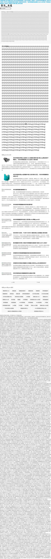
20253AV (43, 376)
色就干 (11, 410)
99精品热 (35, 364)
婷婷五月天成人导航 (29, 520)
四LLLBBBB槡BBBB (41, 447)
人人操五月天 (15, 426)
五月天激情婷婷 (43, 333)
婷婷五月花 (20, 471)
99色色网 (22, 353)
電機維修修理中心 (24, 308)
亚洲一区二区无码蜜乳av (12, 397)
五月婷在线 (13, 442)
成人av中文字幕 (43, 539)
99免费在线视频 (41, 490)
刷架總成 (12, 293)
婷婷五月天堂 (12, 322)
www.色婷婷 (39, 481)
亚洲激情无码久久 (5, 485)
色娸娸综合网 (29, 359)
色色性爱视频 (34, 456)
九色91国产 (9, 401)
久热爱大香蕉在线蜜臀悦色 (8, 499)
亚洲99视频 (3, 428)
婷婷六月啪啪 (11, 475)
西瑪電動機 (5, 302)
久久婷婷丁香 (36, 510)
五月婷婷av (40, 532)
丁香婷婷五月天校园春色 (13, 424)
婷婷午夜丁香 (18, 435)
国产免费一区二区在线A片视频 (37, 407)
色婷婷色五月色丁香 (11, 339)
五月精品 (29, 350)
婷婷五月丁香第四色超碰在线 (28, 514)
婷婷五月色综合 (32, 418)
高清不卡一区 (47, 329)
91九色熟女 (2, 412)
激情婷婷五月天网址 (36, 467)
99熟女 (43, 344)
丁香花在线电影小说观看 (42, 453)
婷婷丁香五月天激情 (29, 436)
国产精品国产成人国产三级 (41, 435)
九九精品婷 (3, 396)
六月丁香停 (47, 450)
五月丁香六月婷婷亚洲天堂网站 (32, 408)
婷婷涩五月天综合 (18, 439)
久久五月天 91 (15, 490)
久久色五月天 (34, 337)
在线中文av (18, 341)
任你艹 (31, 353)
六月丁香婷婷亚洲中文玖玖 (25, 432)
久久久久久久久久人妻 (14, 394)
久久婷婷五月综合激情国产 (39, 524)
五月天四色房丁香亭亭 (9, 421)
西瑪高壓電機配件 (26, 293)
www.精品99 (42, 408)
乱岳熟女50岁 (23, 422)
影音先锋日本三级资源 (13, 325)
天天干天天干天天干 (43, 322)
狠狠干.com (27, 353)
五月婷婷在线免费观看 (8, 460)
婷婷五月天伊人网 (25, 496)
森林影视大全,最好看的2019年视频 (9, 382)
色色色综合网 (13, 500)
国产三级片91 (35, 531)
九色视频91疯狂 (20, 528)
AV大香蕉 (23, 444)
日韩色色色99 (27, 509)
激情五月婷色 (17, 408)
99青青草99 (6, 322)
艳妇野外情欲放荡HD (20, 322)
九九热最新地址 (19, 354)
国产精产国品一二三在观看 (20, 550)
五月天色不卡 (23, 403)
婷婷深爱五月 (7, 341)
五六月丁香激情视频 (45, 460)
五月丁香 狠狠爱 (46, 341)
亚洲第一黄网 (44, 535)
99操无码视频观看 (17, 444)
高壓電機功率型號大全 (38, 311)
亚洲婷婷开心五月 (10, 373)
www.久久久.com (8, 359)
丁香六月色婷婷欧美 (45, 557)
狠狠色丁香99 (28, 493)
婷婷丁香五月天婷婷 (36, 431)
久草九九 (2, 450)
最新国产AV (24, 527)
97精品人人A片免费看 (8, 355)
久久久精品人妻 (38, 507)
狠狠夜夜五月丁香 (38, 488)
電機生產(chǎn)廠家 (44, 305)
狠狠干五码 (38, 553)
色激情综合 (28, 481)
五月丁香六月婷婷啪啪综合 (36, 394)
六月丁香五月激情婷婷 (32, 461)
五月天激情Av (30, 433)
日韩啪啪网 (22, 520)
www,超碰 (10, 545)
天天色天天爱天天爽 (10, 351)
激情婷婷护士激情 (10, 440)
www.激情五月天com (18, 450)
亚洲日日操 (24, 385)
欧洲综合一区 (44, 472)
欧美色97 (24, 372)
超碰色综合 (6, 520)
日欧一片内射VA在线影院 (44, 327)
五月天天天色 (16, 410)
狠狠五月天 (29, 503)
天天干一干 (6, 334)
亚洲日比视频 (35, 503)
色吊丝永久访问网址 (20, 482)
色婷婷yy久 (35, 327)
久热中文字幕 (18, 380)
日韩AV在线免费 (8, 514)
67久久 (13, 387)
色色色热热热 (36, 440)
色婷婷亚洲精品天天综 (45, 343)
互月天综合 (27, 464)
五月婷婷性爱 (24, 510)
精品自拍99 (37, 483)
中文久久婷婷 (14, 357)
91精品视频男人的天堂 (18, 365)
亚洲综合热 (47, 411)
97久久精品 (5, 525)
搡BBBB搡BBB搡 (44, 371)
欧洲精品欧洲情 (34, 357)
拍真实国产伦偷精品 (25, 468)
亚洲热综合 (43, 326)
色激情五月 (31, 535)
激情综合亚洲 (4, 553)
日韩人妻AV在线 (39, 379)
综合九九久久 (24, 538)
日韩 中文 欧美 (21, 347)
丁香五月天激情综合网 (12, 386)
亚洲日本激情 (7, 500)
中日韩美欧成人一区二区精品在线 (26, 400)
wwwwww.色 (38, 347)
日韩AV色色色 (31, 504)
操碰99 (43, 507)
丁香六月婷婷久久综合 (40, 552)
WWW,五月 (47, 373)
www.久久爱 (27, 322)
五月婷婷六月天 (8, 528)
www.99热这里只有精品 (35, 326)
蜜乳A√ (40, 361)
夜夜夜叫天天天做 (33, 437)
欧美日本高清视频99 (27, 456)
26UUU (20, 535)
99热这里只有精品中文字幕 (19, 543)
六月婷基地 (20, 472)
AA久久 (43, 521)
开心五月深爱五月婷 (4, 502)
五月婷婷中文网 (16, 509)
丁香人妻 (47, 414)
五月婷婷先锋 (27, 534)
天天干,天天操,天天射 (43, 486)
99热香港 (43, 546)
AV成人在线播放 (35, 454)
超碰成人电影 (3, 319)
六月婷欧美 (39, 509)
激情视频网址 (19, 344)
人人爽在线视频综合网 (38, 446)
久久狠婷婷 (13, 398)
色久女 (7, 447)
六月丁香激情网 (28, 479)
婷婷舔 (19, 527)
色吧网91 (44, 458)
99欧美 (25, 366)
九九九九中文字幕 (35, 506)
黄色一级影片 (16, 429)
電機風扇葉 (30, 290)
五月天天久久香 (9, 375)
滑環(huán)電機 (34, 305)
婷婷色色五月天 (25, 414)
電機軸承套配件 (22, 290)
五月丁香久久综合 (16, 346)
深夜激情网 (45, 369)
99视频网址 (25, 524)
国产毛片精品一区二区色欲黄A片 (16, 447)
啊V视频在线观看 (45, 429)
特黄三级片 (14, 401)
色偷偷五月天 (9, 378)
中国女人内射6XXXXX (28, 532)
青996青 (41, 319)
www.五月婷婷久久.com (13, 425)
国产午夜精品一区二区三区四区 (15, 549)
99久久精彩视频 (32, 417)
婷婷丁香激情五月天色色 (39, 422)
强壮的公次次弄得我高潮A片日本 (7, 535)
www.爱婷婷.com (37, 436)
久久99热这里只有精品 (9, 450)
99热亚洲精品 (4, 545)
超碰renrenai (19, 329)
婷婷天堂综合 (38, 458)
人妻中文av (16, 529)
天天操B (12, 465)
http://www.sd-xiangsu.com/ (7, 432)
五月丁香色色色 (7, 392)
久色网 (15, 415)
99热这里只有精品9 (8, 372)
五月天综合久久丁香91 (17, 554)
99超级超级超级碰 (29, 411)
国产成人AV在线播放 (16, 428)
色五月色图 (31, 545)
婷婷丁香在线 (26, 401)
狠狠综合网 (16, 436)
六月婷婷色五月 (17, 343)
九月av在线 (17, 404)
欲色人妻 (12, 496)
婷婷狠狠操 (16, 483)
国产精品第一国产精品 (32, 393)
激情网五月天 (34, 490)
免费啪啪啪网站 (38, 385)
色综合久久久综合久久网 (27, 439)
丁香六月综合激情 (23, 350)
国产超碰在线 (48, 524)
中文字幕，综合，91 (40, 464)
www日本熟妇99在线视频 (19, 369)
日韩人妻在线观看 (9, 429)
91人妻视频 (48, 475)
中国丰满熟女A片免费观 (41, 468)
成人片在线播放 (10, 454)
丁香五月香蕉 (23, 371)
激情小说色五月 (10, 418)
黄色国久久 (2, 515)
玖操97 (4, 470)
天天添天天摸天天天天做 (44, 482)
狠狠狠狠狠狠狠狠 (39, 556)
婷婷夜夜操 (47, 515)
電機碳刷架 (5, 293)
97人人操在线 (30, 510)
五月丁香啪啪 (43, 340)
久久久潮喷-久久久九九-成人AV (11, 493)
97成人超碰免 (10, 436)
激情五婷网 (3, 397)
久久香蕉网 (18, 392)
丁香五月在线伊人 (11, 361)
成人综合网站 (18, 336)
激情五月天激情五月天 (19, 465)
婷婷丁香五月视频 (22, 557)
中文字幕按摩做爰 (45, 385)
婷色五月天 (41, 529)
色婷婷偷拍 (3, 479)
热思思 (38, 513)
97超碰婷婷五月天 (38, 380)
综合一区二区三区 (8, 387)
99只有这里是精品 (30, 390)
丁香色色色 (6, 507)
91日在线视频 (33, 365)
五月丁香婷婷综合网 (15, 478)
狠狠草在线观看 (33, 496)
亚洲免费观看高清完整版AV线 (6, 330)
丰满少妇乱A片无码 (31, 355)
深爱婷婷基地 (37, 557)
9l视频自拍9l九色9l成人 (41, 424)
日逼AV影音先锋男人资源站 (7, 400)
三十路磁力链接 (37, 343)
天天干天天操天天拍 (16, 362)
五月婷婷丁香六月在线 (15, 532)
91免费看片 (13, 405)
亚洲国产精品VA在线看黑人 (40, 336)
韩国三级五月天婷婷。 (12, 497)
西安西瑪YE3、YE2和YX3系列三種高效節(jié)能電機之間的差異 (30, 233)
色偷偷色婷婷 (30, 527)
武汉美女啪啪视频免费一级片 (28, 476)
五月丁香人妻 (10, 365)
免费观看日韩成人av (4, 517)
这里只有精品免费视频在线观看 (38, 475)
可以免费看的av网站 (22, 548)
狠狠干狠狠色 (32, 361)
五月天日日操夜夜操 (9, 518)
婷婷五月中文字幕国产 (22, 415)
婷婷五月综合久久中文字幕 (30, 539)
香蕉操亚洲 (27, 482)
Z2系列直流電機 (35, 293)
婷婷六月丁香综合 (21, 382)
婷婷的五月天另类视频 (30, 444)
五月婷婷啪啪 (20, 412)
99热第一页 (7, 531)
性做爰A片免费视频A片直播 (35, 348)
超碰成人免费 (3, 556)
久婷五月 (30, 541)
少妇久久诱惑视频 (13, 511)
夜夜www (3, 385)
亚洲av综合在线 (43, 398)
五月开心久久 (24, 336)
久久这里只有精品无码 (16, 536)
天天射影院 (29, 506)
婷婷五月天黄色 (9, 389)
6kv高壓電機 (39, 302)
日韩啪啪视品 (44, 389)
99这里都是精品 (24, 461)
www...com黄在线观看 (40, 444)
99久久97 (12, 415)
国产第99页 (13, 344)
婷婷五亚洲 (11, 451)
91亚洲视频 (28, 488)
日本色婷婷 (21, 319)
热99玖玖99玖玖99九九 (22, 433)
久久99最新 (18, 538)
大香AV (19, 513)
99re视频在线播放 (32, 379)
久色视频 (48, 492)
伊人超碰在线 (10, 348)
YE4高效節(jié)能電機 (9, 308)
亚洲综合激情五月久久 (21, 390)
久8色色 (34, 541)
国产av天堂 (37, 443)
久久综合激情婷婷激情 (17, 332)
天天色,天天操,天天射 (34, 319)
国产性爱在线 (17, 432)
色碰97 (37, 361)
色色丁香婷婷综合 (40, 334)
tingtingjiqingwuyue (30, 557)
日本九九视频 (25, 333)
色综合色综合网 (15, 545)
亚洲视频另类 (3, 463)
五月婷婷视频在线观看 (28, 478)
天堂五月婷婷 (8, 398)
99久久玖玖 (35, 532)
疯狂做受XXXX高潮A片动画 (30, 334)
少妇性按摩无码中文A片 (32, 428)
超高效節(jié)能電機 (19, 296)
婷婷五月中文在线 (23, 503)
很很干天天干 (11, 446)
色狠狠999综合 (31, 517)
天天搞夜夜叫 (36, 527)
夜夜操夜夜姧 (6, 419)
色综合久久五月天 (36, 359)
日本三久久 (39, 344)
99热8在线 (6, 325)
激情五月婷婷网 (36, 474)
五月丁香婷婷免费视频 (7, 431)
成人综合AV (38, 386)
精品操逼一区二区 (15, 323)
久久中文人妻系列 (42, 368)
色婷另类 (14, 467)
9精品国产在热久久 (35, 486)
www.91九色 (22, 408)
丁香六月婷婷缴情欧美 (33, 463)
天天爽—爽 (11, 504)
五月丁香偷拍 (7, 465)
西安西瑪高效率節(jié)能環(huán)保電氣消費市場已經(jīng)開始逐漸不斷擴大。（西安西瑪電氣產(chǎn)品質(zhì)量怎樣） (30, 158)
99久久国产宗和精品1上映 (26, 451)
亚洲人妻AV (35, 511)
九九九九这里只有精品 (36, 392)
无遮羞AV (46, 407)
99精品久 (32, 358)
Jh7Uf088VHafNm (22, 383)
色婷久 (21, 532)
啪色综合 (25, 339)
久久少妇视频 (34, 442)
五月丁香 (27, 347)
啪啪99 (7, 385)
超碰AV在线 (20, 386)
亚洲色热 (38, 460)
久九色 (19, 497)
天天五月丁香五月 (3, 552)
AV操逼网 (47, 442)
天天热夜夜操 (24, 428)
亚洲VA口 (31, 341)
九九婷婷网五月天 (26, 326)
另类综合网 (26, 463)
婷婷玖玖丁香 (44, 528)
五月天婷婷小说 (33, 344)
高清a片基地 (23, 497)
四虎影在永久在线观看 (12, 513)
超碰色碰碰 (5, 538)
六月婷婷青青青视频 (10, 326)
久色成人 (48, 514)
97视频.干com (11, 552)
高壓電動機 (13, 302)
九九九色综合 (40, 387)
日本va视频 (37, 515)
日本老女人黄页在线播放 (14, 520)
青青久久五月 (15, 330)
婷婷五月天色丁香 (21, 531)
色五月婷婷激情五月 (28, 447)
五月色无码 (42, 411)
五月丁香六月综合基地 (17, 375)
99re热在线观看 (38, 404)
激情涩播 (20, 372)
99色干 (13, 435)
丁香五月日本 (6, 557)
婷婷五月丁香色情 (38, 514)
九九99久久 (39, 354)
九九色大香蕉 (5, 446)
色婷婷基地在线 (18, 496)
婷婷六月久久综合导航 (27, 549)
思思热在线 (32, 554)
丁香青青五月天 (30, 470)
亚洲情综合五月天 (18, 421)
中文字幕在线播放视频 (46, 320)
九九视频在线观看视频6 (14, 334)
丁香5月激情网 (3, 472)
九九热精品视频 (18, 333)
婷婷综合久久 (5, 492)
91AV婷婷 (36, 373)
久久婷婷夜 (43, 483)
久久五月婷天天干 (21, 515)
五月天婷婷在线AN (22, 424)
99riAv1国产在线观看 (18, 418)
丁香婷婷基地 (17, 461)
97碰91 (28, 554)
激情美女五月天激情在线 (26, 346)
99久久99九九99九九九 (19, 504)
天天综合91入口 (11, 492)
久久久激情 (6, 539)
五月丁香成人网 (6, 496)
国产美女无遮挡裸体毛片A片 (21, 351)
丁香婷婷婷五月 (13, 433)
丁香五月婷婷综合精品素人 (12, 534)
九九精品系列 (43, 513)
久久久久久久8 (31, 404)
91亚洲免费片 (37, 545)
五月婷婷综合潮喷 (20, 539)
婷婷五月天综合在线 (27, 325)
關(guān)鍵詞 (6, 11)
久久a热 (1, 334)
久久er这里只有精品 (6, 380)
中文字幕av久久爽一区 (28, 446)
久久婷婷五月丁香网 (32, 339)
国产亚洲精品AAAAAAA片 (6, 467)
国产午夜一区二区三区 (24, 429)
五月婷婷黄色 (20, 366)
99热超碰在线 (9, 358)
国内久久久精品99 (6, 379)
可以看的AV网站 (26, 471)
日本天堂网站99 (18, 541)
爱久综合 (9, 357)
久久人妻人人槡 (6, 506)
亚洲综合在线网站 (29, 327)
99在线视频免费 (10, 343)
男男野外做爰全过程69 (19, 474)
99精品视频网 (35, 499)
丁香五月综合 (23, 506)
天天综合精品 (9, 320)
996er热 (46, 527)
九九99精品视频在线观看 (37, 432)
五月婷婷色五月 (18, 475)
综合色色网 (19, 414)
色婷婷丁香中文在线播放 (34, 421)
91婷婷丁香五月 (36, 492)
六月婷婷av (8, 556)
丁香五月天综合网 (18, 476)
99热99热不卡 (17, 521)
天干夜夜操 (14, 528)
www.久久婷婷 (3, 457)
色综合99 (39, 393)
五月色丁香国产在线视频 (25, 394)
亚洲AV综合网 (9, 346)
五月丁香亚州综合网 (23, 330)
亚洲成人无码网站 (3, 513)
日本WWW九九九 (46, 500)
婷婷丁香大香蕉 (15, 350)
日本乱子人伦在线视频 (24, 323)
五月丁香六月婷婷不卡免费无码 (29, 457)
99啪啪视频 (3, 401)
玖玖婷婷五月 (21, 407)
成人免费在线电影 (5, 353)
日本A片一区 (30, 330)
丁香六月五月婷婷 (19, 339)
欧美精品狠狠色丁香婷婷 (15, 468)
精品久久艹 (7, 532)
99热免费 (36, 520)
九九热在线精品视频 (46, 485)
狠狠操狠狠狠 (28, 467)
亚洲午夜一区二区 (35, 529)
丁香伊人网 (40, 375)
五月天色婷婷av (28, 397)
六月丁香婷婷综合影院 (8, 509)
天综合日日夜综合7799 (10, 486)
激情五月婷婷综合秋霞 (26, 442)
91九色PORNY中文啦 (29, 410)
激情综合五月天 (11, 474)
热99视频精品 (35, 325)
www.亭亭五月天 (31, 553)
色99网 (33, 405)
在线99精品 (31, 414)
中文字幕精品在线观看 (41, 351)
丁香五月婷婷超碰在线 (16, 470)
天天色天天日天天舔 (44, 479)
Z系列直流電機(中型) (7, 296)
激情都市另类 (28, 357)
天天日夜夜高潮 (31, 522)
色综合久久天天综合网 (13, 347)
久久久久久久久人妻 (31, 521)
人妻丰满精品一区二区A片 (10, 412)
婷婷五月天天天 (26, 348)
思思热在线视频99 (16, 437)
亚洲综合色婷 (46, 353)
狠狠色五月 (38, 389)
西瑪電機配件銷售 (6, 305)
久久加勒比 (21, 446)
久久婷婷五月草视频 (45, 443)
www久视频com (33, 429)
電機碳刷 (38, 290)
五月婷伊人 (26, 378)
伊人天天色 (48, 550)
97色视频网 (46, 387)
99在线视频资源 (3, 343)
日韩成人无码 (34, 493)
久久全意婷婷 (46, 446)
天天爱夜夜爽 (41, 456)
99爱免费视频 (38, 489)
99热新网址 (39, 485)
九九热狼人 (36, 372)
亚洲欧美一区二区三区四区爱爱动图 (15, 453)
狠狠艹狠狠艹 (30, 332)
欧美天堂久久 (44, 418)
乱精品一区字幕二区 (45, 401)
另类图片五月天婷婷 (29, 492)
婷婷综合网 (33, 386)
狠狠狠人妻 (35, 549)
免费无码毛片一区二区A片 (30, 528)
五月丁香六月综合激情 (23, 553)
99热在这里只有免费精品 (45, 471)
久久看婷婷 (13, 393)
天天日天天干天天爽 (17, 359)
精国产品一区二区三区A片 (39, 400)
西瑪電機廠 (30, 302)
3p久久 (33, 488)
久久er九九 (14, 320)
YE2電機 (20, 305)
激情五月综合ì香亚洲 (25, 525)
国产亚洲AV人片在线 (7, 437)
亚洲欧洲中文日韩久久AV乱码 (38, 346)
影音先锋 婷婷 (12, 485)
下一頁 (38, 282)
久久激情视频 (37, 376)
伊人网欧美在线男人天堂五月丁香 (10, 366)
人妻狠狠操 (21, 364)
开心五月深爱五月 (24, 517)
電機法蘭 (18, 293)
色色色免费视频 (13, 531)
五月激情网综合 (22, 389)
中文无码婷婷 (46, 410)
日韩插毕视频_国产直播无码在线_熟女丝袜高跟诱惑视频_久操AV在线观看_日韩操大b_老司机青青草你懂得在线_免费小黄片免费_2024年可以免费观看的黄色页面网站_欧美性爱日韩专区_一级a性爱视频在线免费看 (25, 317)
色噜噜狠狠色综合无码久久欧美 (44, 461)
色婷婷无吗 (13, 341)
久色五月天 (3, 346)
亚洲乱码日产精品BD (42, 470)
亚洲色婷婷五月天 (16, 422)
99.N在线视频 (44, 348)
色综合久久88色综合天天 (38, 502)
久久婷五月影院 (39, 369)
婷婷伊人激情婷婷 (34, 329)
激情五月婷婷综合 (13, 456)
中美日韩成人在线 (18, 385)
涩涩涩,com (32, 464)
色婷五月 (31, 364)
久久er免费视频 (41, 549)
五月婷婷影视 (38, 350)
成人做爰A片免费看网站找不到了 (13, 403)
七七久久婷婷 (19, 393)
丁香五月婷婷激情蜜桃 (26, 499)
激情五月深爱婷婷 (44, 476)
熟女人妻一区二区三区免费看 (39, 415)
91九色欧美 (31, 380)
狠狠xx (1, 525)
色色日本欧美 (11, 527)
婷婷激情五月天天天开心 (43, 364)
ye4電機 (14, 305)
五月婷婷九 (43, 414)
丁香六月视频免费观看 (34, 471)
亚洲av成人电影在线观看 (23, 425)
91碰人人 (3, 404)
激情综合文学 (38, 371)
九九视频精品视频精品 (43, 531)
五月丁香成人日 (18, 327)
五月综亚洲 (38, 362)
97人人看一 (25, 450)
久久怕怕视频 (33, 481)
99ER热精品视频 (28, 431)
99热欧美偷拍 (39, 521)
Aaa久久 (17, 503)
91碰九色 (24, 554)
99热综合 (23, 411)
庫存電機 (13, 299)
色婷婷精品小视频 (21, 397)
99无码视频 (20, 542)
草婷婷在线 (8, 488)
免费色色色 (15, 460)
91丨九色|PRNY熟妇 (33, 419)
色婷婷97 (8, 472)
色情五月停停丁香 (7, 478)
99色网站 (13, 488)
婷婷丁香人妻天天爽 (46, 350)
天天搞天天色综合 (44, 431)
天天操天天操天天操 (13, 557)
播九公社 (43, 396)
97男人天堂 (44, 465)
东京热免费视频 (41, 511)
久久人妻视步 (4, 407)
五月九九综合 (4, 424)
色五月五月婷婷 (45, 489)
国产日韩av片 (42, 440)
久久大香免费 (17, 517)
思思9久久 (24, 359)
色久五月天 (10, 411)
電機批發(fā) (45, 296)
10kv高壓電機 (22, 302)
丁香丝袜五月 (9, 319)
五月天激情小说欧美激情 (27, 475)
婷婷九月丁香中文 (34, 322)
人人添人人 (24, 332)
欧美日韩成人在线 (31, 483)
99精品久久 (21, 334)
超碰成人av (29, 458)
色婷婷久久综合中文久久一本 (15, 525)
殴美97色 (39, 472)
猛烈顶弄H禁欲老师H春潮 (13, 407)
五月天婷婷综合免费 (18, 440)
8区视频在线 (33, 509)
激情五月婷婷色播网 (32, 354)
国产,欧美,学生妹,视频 (6, 449)
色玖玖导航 (20, 417)
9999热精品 (16, 502)
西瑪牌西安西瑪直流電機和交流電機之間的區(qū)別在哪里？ (30, 263)
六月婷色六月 (8, 515)
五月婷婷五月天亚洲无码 (30, 369)
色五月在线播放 (32, 401)
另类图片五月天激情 (37, 548)
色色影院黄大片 (14, 542)
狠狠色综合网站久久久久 (41, 497)
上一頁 (13, 282)
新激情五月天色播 (26, 329)
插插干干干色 (39, 365)
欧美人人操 (15, 383)
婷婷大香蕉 (26, 364)
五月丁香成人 (19, 405)
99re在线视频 (18, 486)
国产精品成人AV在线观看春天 (22, 396)
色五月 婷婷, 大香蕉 (25, 437)
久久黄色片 (41, 527)
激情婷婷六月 (5, 521)
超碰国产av (25, 354)
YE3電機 (26, 305)
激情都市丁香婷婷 (35, 479)
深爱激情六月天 (34, 375)
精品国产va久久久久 (31, 497)
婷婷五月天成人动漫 (25, 486)
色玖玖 (23, 327)
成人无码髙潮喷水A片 (37, 341)
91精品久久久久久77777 (6, 554)
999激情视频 (4, 332)
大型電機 (28, 296)
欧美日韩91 (4, 497)
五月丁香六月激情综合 (21, 368)
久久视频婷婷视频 (24, 341)
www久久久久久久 (10, 461)
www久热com (26, 365)
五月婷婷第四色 (6, 410)
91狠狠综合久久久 (27, 375)
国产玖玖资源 (5, 376)
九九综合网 (39, 412)
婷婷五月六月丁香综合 (39, 450)
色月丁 (26, 504)
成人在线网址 (20, 401)
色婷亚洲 (16, 364)
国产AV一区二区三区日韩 (34, 323)
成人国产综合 (45, 393)
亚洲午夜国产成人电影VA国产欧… (28, 362)
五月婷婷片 (9, 428)
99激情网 (3, 429)
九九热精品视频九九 (11, 354)
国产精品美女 (18, 361)
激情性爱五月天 (32, 347)
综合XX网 (3, 458)
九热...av (43, 517)
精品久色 (5, 357)
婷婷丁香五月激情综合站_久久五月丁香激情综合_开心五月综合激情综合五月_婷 (31, 518)
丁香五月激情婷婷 (19, 485)
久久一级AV (4, 361)
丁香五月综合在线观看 (17, 514)
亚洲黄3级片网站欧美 (41, 457)
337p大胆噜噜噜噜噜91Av (42, 425)
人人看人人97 (3, 351)
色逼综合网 (42, 515)
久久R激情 (11, 385)
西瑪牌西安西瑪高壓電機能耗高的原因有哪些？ (27, 253)
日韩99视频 (29, 415)
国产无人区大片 (13, 539)
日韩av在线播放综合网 (30, 552)
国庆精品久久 (21, 534)
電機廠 (19, 299)
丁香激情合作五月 (10, 369)
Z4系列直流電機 (45, 293)
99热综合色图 (24, 435)
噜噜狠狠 (35, 465)
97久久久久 (39, 339)
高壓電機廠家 (45, 299)
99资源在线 (13, 482)
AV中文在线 (3, 339)
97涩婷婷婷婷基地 (27, 337)
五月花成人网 (29, 320)
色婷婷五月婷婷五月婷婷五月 (27, 343)
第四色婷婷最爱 (42, 405)
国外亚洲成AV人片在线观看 (22, 419)
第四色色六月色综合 (6, 393)
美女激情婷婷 (42, 454)
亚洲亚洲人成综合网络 (6, 368)
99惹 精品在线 (14, 515)
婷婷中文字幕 (31, 450)
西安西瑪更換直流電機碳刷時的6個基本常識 (24, 273)
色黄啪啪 (4, 550)
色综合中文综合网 (16, 489)
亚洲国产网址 (29, 398)
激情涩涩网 (20, 456)
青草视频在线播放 (30, 403)
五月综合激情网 (33, 453)
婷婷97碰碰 (11, 502)
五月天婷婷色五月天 (21, 320)
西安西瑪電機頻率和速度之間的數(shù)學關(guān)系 (26, 219)
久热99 (37, 539)
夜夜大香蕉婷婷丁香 (31, 383)
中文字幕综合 (5, 340)
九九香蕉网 (24, 500)
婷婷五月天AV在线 (17, 411)
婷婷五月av (20, 378)
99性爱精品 (16, 454)
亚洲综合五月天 (46, 554)
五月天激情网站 (18, 326)
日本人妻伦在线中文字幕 (40, 383)
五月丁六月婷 (37, 476)
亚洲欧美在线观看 (19, 337)
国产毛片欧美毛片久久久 (5, 344)
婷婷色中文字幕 (44, 467)
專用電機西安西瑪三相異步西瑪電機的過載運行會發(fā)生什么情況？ (30, 243)
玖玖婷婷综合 (36, 411)
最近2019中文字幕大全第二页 (8, 503)
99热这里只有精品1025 (41, 417)
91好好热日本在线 (41, 543)
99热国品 (22, 509)
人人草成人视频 (7, 323)
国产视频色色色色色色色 (14, 353)
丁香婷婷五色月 (47, 449)
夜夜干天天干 (30, 500)
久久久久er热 (22, 529)
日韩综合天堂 (45, 412)
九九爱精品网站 (29, 531)
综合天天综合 (41, 329)
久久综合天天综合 (36, 439)
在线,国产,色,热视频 (43, 542)
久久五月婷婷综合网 (30, 515)
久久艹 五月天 (31, 336)
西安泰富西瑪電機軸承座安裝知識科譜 (22, 204)
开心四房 (2, 355)
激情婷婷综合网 (25, 535)
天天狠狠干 (7, 329)
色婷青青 (36, 470)
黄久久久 (48, 534)
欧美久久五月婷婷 (23, 502)
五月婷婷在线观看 (14, 417)
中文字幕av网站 (15, 431)
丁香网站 (8, 457)
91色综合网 (20, 358)
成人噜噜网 (48, 521)
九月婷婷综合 (16, 400)
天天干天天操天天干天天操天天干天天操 (42, 332)
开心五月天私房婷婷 (5, 417)
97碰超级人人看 (39, 378)
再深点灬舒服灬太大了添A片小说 (27, 376)
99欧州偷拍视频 (17, 355)
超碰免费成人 (32, 468)
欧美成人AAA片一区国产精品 (12, 463)
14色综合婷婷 (38, 517)
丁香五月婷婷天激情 (30, 371)
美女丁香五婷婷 (21, 357)
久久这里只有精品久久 (31, 389)
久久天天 (49, 333)
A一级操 (13, 522)
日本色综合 (44, 347)
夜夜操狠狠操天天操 (27, 490)
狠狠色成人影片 (9, 444)
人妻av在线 (35, 368)
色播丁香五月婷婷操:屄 (30, 489)
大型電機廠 (25, 299)
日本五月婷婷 (16, 389)
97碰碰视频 (42, 510)
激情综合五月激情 (18, 499)
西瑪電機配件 (45, 290)
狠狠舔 (36, 405)
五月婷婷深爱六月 (25, 361)
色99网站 (16, 535)
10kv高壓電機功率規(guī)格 (40, 308)
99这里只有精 (41, 538)
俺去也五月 (27, 319)
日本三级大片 (37, 414)
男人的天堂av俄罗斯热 (19, 373)
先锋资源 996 (9, 426)
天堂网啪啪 (21, 463)
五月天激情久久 (7, 536)
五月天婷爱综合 (3, 476)
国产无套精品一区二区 (23, 443)
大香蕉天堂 (42, 426)
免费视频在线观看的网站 (13, 443)
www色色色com (7, 542)
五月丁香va (36, 482)
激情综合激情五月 (42, 520)
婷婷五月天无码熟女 (42, 325)
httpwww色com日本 (5, 464)
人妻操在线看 (28, 529)
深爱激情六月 (42, 550)
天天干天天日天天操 (27, 387)
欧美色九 (20, 426)
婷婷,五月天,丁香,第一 (6, 442)
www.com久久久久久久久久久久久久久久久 (39, 525)
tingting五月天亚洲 (43, 433)
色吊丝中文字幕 (32, 378)
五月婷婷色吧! (29, 368)
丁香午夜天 (44, 366)
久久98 (8, 479)
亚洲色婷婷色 (47, 456)
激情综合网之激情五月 (16, 510)
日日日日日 (25, 393)
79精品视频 (45, 428)
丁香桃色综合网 (30, 372)
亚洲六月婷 (21, 431)
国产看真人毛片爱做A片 (31, 460)
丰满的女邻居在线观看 (26, 392)
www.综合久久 (37, 546)
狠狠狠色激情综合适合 (14, 507)
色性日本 (16, 446)
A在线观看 (23, 481)
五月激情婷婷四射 (30, 366)
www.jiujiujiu (29, 548)
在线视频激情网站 (24, 404)
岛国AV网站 (11, 517)
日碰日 (38, 437)
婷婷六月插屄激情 (33, 425)
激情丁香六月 (8, 371)
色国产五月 (18, 442)
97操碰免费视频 (35, 398)
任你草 (44, 514)
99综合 (21, 478)
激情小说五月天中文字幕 (24, 546)
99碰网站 (2, 322)
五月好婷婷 (25, 379)
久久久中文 (18, 488)
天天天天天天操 (19, 387)
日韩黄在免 (38, 418)
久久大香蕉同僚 (14, 472)
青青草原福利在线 (46, 488)
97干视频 (16, 527)
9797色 (1, 489)
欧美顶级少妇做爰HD (31, 424)
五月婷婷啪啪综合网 (9, 483)
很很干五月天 (13, 329)
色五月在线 (15, 372)
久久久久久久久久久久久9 (39, 403)
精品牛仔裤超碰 (25, 421)
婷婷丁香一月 (37, 340)
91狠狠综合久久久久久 (15, 506)
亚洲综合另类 (24, 541)
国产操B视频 (9, 362)
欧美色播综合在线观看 (24, 545)
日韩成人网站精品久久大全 (31, 543)
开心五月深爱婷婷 (15, 546)
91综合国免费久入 (23, 454)
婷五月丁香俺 (37, 426)
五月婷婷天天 (19, 524)
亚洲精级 (33, 350)
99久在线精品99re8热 (29, 373)
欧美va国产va (34, 387)
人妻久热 (32, 546)
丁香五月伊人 (11, 364)
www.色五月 (36, 333)
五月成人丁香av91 (10, 550)
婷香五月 (21, 325)
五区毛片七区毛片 (26, 344)
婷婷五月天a (38, 528)
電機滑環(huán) (6, 290)
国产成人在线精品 (12, 376)
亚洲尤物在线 (10, 529)
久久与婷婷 (22, 489)
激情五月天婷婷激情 (39, 495)
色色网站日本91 (44, 439)
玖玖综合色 (44, 394)
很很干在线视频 (42, 534)
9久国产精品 (23, 536)
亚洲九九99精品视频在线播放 (7, 439)
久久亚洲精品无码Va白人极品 (30, 485)
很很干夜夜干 (21, 495)
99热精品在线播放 (10, 541)
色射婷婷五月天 (10, 476)
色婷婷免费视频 (27, 542)
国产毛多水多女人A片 (31, 351)
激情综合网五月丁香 (15, 371)
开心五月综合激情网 (25, 449)
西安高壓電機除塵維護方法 (20, 189)
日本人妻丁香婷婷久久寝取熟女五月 (41, 390)
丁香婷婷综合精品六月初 (6, 435)
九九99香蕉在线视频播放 (19, 464)
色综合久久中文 (42, 478)
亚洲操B (12, 464)
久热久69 (13, 380)
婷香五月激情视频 (12, 414)
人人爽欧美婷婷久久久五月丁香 (29, 472)
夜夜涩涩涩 (39, 429)
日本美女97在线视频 (11, 396)
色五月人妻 (27, 495)
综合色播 (24, 426)
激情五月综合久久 (41, 442)
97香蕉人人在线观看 (10, 404)
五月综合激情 (29, 550)
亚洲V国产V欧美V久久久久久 (17, 457)
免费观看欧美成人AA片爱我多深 (13, 481)
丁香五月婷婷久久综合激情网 (42, 541)
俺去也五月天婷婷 (23, 483)
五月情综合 (13, 368)
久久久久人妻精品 (28, 474)
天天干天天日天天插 (20, 492)
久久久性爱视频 (17, 451)
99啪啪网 (2, 539)
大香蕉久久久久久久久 (21, 398)
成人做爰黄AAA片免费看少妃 (45, 372)
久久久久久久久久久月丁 (28, 440)
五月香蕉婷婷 (26, 418)
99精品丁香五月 (15, 319)
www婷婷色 (12, 333)
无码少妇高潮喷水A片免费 (5, 522)
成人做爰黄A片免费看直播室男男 (36, 449)
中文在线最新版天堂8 (13, 548)
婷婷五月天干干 (45, 386)
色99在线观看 (26, 358)
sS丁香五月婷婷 (30, 385)
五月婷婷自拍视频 (34, 542)
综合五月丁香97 (45, 404)
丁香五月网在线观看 (37, 451)
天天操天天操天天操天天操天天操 (17, 479)
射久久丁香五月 (13, 419)
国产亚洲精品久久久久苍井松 (16, 379)
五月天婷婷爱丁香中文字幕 (29, 507)
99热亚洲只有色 (30, 426)
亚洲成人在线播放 (5, 549)
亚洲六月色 (40, 357)
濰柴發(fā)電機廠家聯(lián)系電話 (15, 311)
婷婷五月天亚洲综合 (39, 410)
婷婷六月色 (26, 417)
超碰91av (20, 490)
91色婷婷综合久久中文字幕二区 (18, 556)
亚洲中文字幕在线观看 (32, 412)
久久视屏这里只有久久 (26, 405)
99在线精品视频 (29, 422)
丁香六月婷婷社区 (22, 460)
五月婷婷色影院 (39, 355)
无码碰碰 (21, 507)
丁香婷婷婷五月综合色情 (31, 513)
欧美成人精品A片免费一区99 (21, 522)
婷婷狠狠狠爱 (22, 552)
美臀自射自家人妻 (42, 503)
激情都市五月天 (38, 535)
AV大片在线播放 (7, 510)
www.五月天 (35, 478)
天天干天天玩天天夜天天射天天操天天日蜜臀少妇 (16, 458)
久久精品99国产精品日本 (39, 504)
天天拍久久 (45, 355)
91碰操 (5, 454)
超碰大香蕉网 (10, 543)
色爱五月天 (9, 332)
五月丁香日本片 (31, 443)
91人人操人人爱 (43, 421)
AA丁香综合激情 (11, 337)
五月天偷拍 (23, 513)
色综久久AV (9, 470)
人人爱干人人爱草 (43, 323)
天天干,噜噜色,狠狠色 (38, 358)
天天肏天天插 (47, 538)
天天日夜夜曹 (24, 355)
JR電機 (46, 302)
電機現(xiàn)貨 (6, 299)
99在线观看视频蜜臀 (18, 348)
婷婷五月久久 (45, 481)
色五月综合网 (41, 373)
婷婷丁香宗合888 (31, 435)
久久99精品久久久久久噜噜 (11, 471)
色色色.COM (20, 340)
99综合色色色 (5, 364)
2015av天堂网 (13, 390)
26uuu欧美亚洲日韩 (28, 465)
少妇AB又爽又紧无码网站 (30, 556)
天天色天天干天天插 (12, 340)
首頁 (2, 11)
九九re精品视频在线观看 (28, 340)
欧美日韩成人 (9, 350)
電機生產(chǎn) (36, 296)
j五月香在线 (22, 410)
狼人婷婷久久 (3, 373)
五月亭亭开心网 (21, 511)
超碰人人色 (30, 524)
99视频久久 (4, 436)
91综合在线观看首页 (9, 408)
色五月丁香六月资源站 (7, 422)
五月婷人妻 (43, 492)
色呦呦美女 (40, 428)
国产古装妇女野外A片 (38, 500)
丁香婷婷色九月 (4, 347)
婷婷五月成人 (15, 378)
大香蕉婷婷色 (15, 358)
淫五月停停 (2, 486)
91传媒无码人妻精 (27, 386)
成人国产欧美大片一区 (4, 333)
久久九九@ (30, 502)
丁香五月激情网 (44, 451)
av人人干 (38, 401)
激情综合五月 (31, 333)
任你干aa (34, 447)
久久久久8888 (22, 493)
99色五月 (4, 418)
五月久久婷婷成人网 (10, 327)
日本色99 (25, 412)
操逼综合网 (32, 495)
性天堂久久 (39, 465)
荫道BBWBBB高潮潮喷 (38, 353)
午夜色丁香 (4, 365)
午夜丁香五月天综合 (36, 320)
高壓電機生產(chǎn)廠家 (35, 299)
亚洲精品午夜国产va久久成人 (34, 396)
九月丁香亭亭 (45, 339)
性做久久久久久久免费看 (32, 538)
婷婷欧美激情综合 (28, 511)
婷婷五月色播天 (6, 511)
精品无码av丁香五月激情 (38, 397)
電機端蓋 (14, 290)
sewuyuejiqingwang (44, 506)
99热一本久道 (22, 436)
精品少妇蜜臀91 (25, 380)
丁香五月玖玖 (6, 504)
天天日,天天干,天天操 (15, 449)
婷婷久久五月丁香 (46, 354)
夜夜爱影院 (24, 470)
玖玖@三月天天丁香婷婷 (11, 524)
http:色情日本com (39, 554)
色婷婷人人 (43, 359)
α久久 (33, 458)
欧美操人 (18, 376)
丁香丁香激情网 (38, 366)
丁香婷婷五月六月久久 (6, 546)
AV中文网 (29, 454)
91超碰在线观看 (43, 474)
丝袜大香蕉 (13, 392)
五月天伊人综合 (40, 337)
